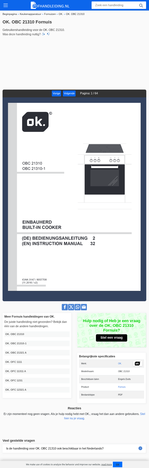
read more (106, 464)
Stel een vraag (111, 337)
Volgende (69, 93)
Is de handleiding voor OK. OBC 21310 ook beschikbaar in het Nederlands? (55, 448)
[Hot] (43, 34)
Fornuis (122, 387)
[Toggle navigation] (5, 5)
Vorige (56, 93)
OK (117, 464)
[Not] (48, 34)
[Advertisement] (74, 62)
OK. (120, 363)
